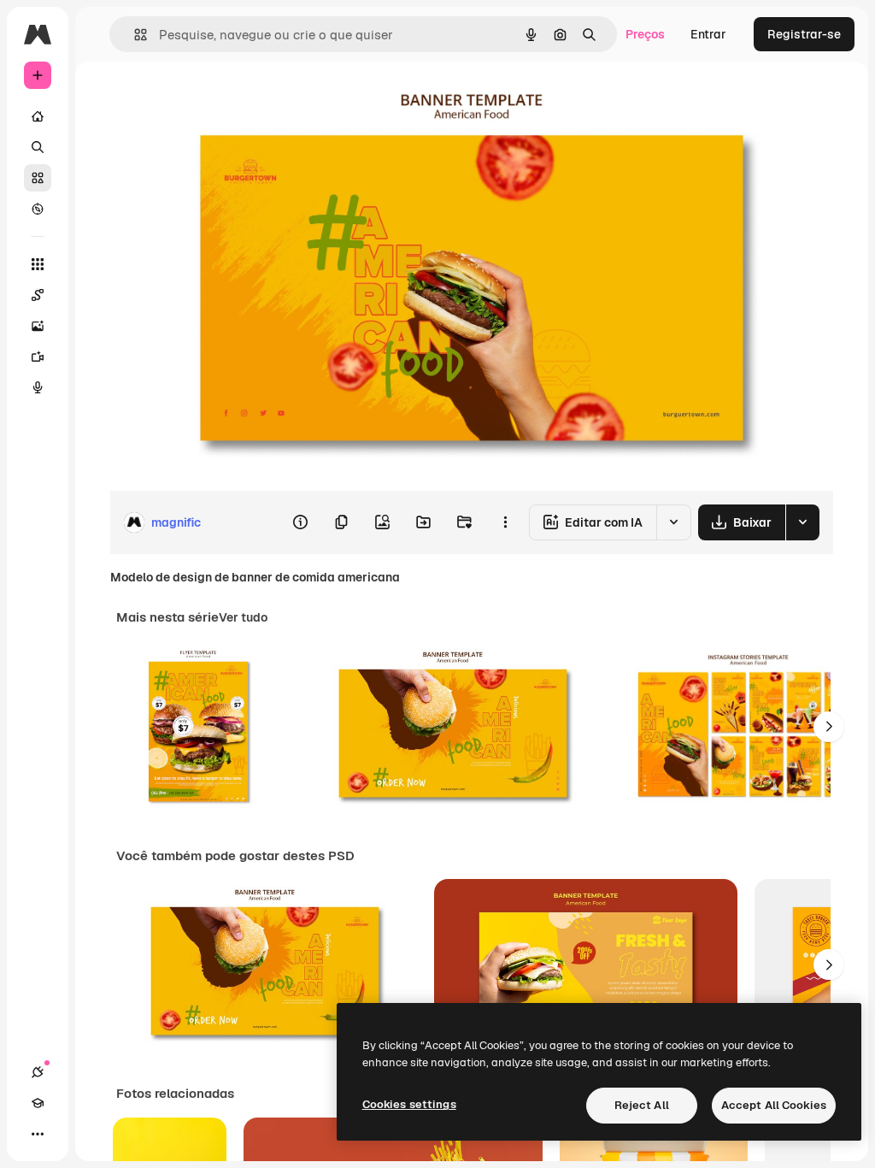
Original (219, 100)
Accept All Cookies (773, 1105)
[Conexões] (37, 1072)
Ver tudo (243, 617)
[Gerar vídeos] (37, 356)
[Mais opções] (505, 522)
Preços (645, 34)
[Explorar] (37, 208)
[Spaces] (37, 295)
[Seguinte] (828, 726)
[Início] (37, 116)
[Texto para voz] (37, 387)
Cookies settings (409, 1104)
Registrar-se (804, 34)
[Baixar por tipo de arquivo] (802, 522)
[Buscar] (37, 147)
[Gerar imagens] (37, 325)
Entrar (708, 34)
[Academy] (37, 1103)
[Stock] (37, 178)
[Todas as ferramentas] (37, 264)
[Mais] (37, 1133)
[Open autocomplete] (133, 34)
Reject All (641, 1105)
